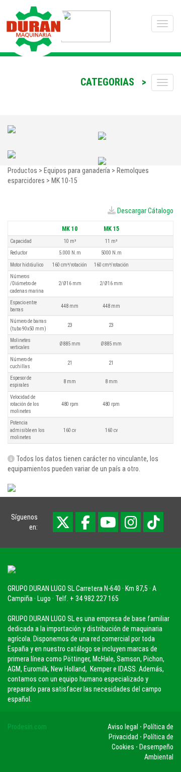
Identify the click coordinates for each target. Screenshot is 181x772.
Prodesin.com (27, 727)
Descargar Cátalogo (145, 211)
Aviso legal (123, 727)
